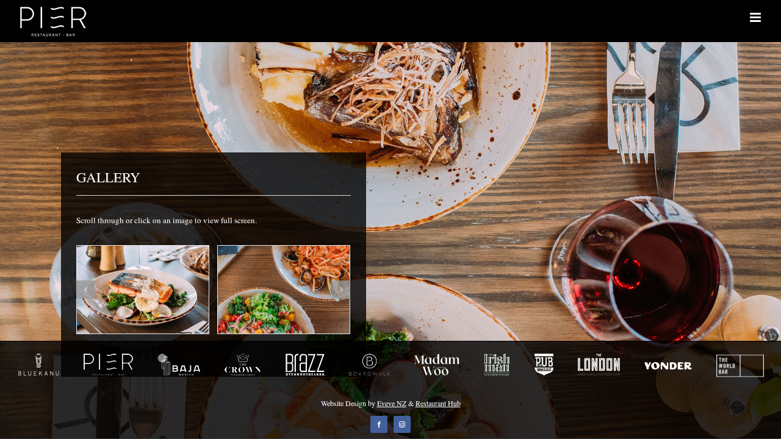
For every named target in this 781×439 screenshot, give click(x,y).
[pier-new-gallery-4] (284, 288)
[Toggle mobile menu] (756, 17)
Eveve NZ (391, 403)
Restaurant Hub (438, 403)
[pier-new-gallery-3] (143, 288)
